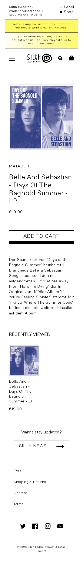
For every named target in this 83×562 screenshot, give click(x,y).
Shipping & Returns (30, 482)
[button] (11, 58)
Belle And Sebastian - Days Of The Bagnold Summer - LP (21, 391)
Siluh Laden (35, 547)
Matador (19, 166)
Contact (20, 493)
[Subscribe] (60, 446)
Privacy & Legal (55, 547)
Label (69, 7)
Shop (69, 12)
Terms (19, 504)
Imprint (41, 551)
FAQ (17, 471)
